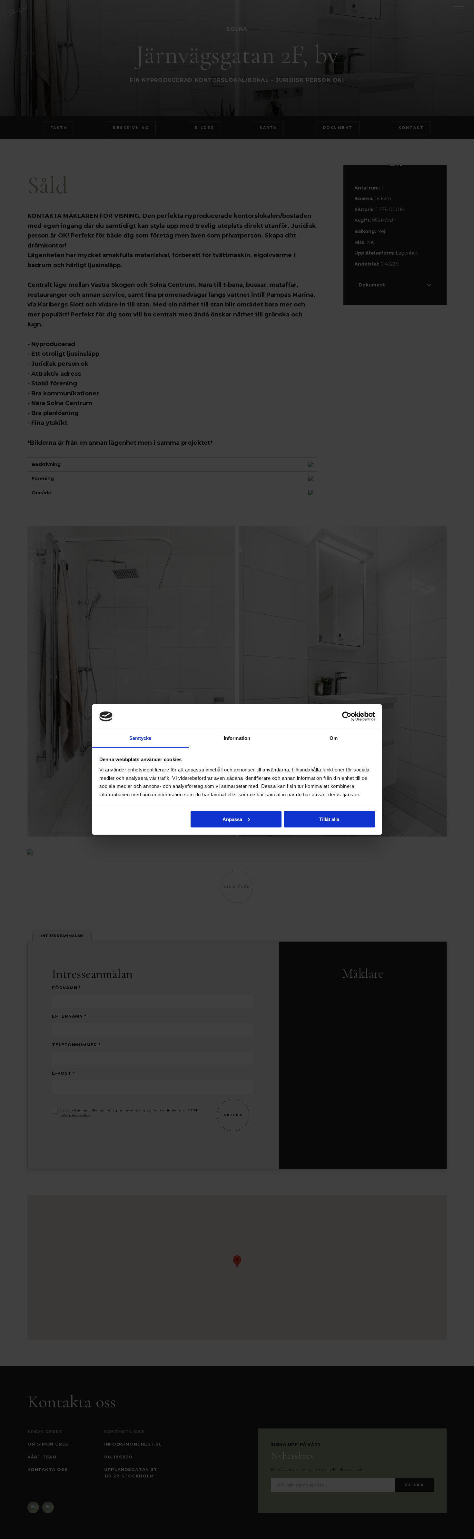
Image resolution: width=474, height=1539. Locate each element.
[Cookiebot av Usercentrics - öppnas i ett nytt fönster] (347, 716)
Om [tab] (334, 738)
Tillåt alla (329, 819)
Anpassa (232, 819)
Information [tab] (237, 738)
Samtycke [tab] (140, 738)
